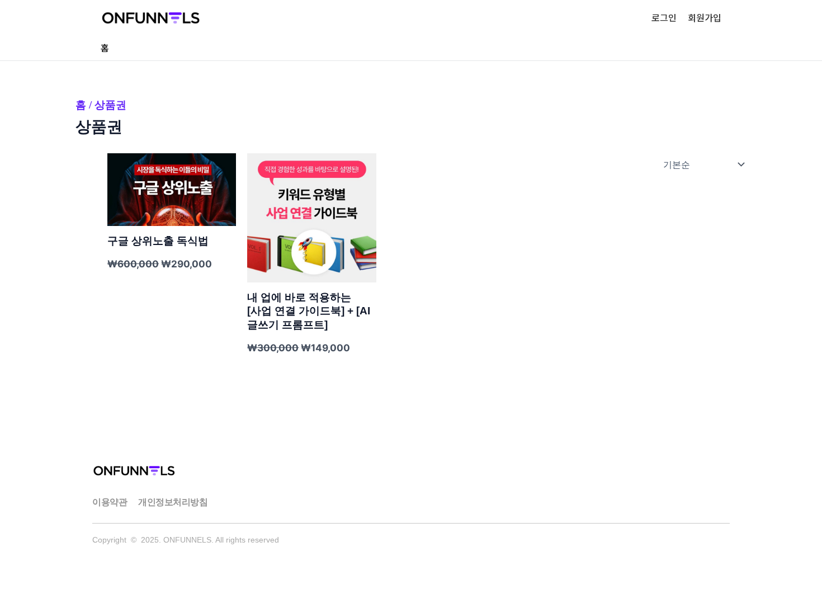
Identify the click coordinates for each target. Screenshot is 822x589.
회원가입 (704, 17)
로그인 (664, 17)
